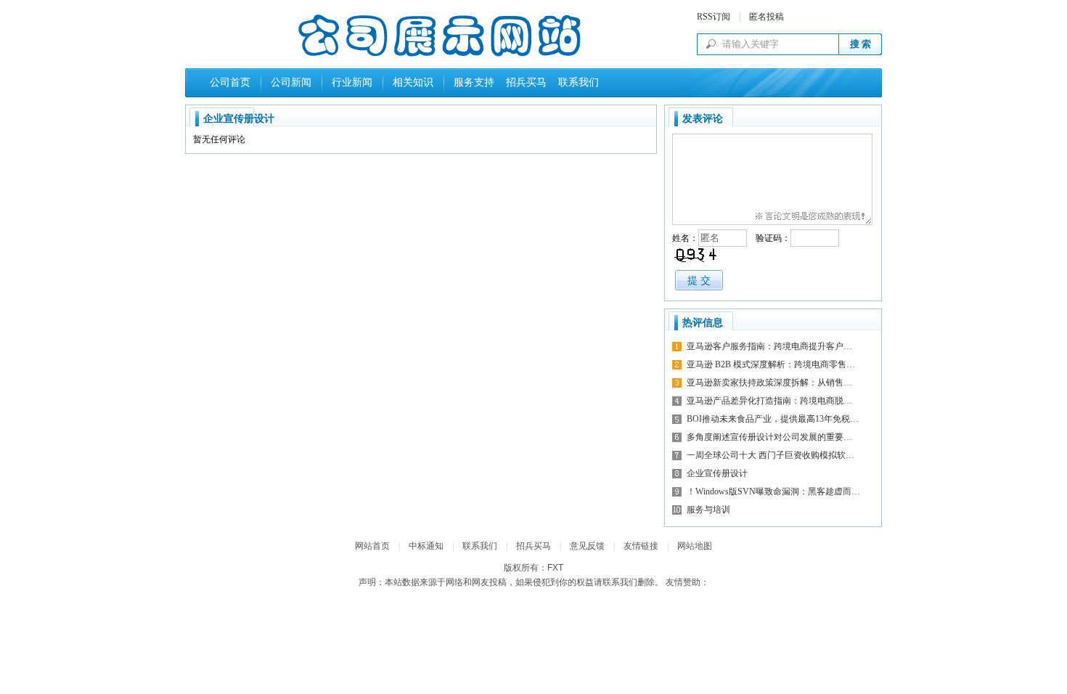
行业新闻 (352, 82)
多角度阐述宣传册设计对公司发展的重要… (769, 437)
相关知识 (413, 82)
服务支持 (474, 82)
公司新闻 (291, 82)
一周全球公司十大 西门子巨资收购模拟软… (770, 455)
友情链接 (641, 546)
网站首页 (372, 546)
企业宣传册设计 (717, 473)
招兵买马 (523, 82)
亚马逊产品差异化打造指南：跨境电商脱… (769, 401)
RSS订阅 (713, 17)
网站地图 (694, 546)
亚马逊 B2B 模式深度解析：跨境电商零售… (771, 364)
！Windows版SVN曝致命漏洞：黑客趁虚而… (773, 491)
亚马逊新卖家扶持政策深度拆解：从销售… (769, 382)
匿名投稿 (766, 17)
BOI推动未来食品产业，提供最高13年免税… (773, 419)
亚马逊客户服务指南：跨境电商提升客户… (769, 346)
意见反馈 (587, 546)
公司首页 (230, 82)
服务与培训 (708, 510)
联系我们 (575, 82)
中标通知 (426, 546)
